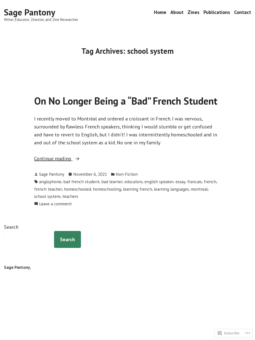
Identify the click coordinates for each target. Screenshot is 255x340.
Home (160, 12)
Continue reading (53, 159)
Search (11, 227)
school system (47, 196)
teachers (70, 196)
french (210, 181)
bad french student (81, 181)
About (177, 12)
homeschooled (77, 189)
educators (133, 181)
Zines (193, 12)
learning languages (171, 189)
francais (194, 181)
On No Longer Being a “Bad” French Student (125, 100)
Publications (216, 12)
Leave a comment (55, 204)
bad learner (112, 181)
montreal (199, 189)
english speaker (159, 181)
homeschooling (107, 189)
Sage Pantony (29, 12)
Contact (242, 12)
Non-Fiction (127, 174)
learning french (137, 189)
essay (180, 181)
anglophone (50, 181)
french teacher (48, 189)
